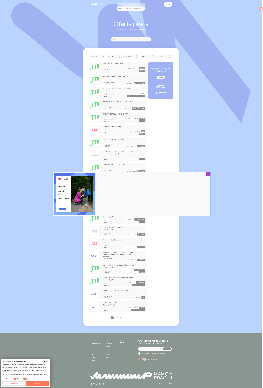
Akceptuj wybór (14, 383)
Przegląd (46, 361)
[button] (261, 8)
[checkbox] (7, 379)
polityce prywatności (6, 375)
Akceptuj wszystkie (37, 383)
